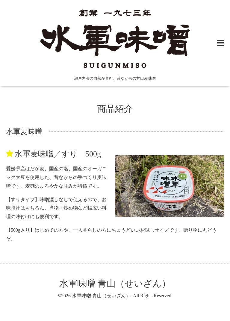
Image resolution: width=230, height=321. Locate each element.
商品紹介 (115, 109)
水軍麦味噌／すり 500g (58, 154)
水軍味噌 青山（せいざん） (115, 283)
